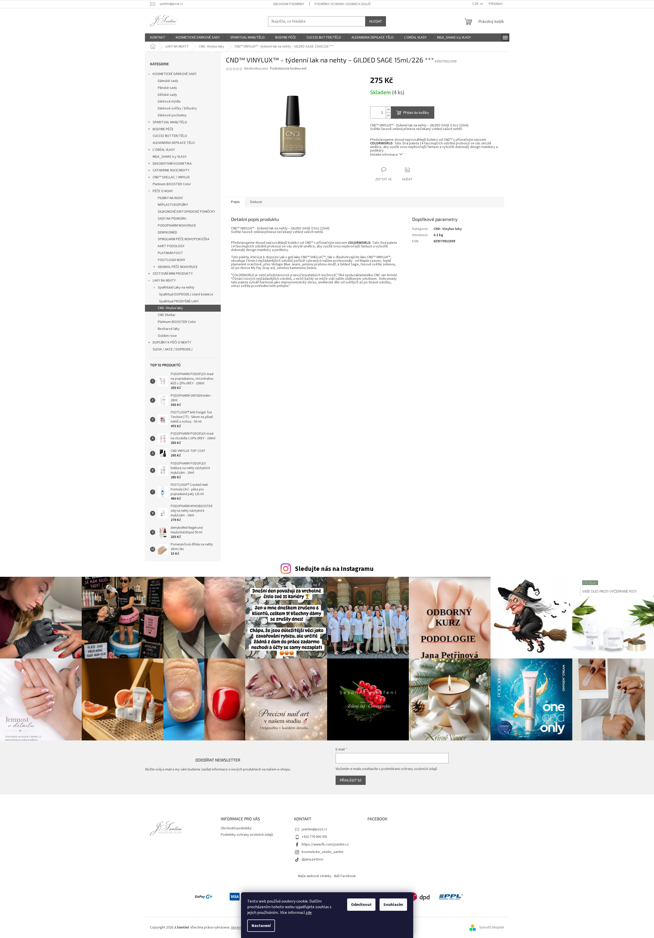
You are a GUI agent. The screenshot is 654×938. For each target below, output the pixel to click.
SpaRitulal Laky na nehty (176, 287)
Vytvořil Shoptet (491, 927)
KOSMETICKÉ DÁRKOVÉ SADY (175, 74)
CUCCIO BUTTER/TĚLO (170, 135)
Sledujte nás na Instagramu (334, 568)
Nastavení (261, 925)
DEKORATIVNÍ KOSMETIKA (172, 163)
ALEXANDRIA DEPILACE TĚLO (174, 142)
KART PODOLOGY (171, 246)
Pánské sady (167, 87)
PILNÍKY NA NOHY (170, 198)
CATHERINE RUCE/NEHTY (171, 170)
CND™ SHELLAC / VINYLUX (171, 177)
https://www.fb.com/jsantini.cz (325, 844)
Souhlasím (393, 904)
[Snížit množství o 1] (388, 115)
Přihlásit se (351, 780)
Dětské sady (167, 94)
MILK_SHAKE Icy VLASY (170, 156)
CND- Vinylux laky (170, 308)
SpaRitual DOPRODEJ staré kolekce (186, 294)
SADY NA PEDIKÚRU (172, 218)
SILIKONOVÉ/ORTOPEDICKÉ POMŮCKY (186, 211)
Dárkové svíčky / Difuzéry (177, 108)
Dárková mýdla (169, 101)
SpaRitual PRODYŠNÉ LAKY (179, 301)
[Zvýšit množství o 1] (388, 110)
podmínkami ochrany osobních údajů (409, 769)
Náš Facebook (345, 876)
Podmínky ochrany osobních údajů (343, 4)
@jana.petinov (313, 859)
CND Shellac (167, 315)
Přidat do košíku (416, 112)
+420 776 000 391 (314, 836)
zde (309, 912)
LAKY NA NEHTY (164, 280)
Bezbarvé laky (169, 328)
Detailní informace (384, 154)
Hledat (375, 21)
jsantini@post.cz (314, 829)
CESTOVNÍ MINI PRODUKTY (173, 273)
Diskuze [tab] (256, 202)
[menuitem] (157, 37)
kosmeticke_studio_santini (322, 852)
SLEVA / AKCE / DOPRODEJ (172, 349)
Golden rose (167, 335)
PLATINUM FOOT (170, 253)
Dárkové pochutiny (172, 115)
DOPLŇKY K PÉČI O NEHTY (172, 342)
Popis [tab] (235, 202)
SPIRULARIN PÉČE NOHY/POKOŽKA (183, 239)
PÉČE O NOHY (163, 191)
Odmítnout (361, 904)
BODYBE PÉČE (163, 129)
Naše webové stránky (314, 876)
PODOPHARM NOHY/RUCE (177, 225)
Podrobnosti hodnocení (288, 68)
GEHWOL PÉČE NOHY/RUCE (178, 267)
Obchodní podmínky (288, 4)
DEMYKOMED (167, 232)
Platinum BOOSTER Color (172, 184)
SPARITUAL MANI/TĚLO (170, 122)
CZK (475, 4)
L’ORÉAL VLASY (164, 149)
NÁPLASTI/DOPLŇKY (173, 204)
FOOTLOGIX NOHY (171, 260)
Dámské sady (168, 80)
